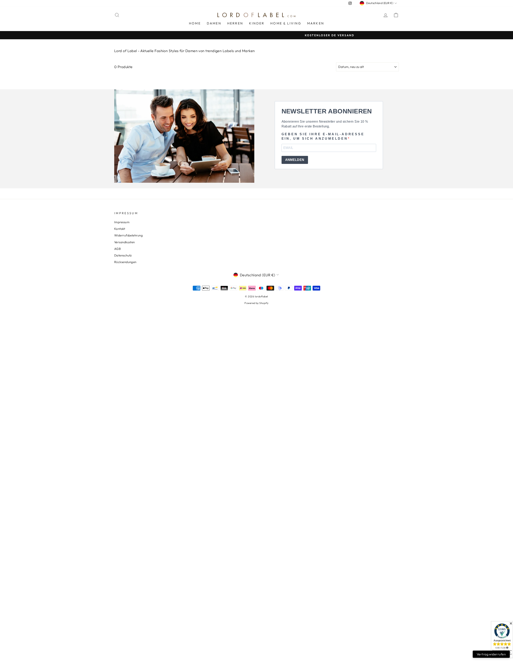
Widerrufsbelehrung (128, 235)
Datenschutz (123, 255)
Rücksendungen (125, 262)
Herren (235, 23)
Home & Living (285, 23)
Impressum (121, 222)
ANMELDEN (294, 159)
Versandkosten (124, 242)
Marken (315, 23)
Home (195, 23)
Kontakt (119, 229)
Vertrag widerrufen (491, 654)
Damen (214, 23)
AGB (117, 249)
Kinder (256, 23)
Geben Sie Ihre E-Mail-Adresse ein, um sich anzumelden (323, 136)
